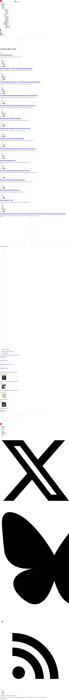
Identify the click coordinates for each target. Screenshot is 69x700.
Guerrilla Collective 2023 (6, 55)
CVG (3, 691)
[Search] (0, 29)
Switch (7, 17)
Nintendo (3, 5)
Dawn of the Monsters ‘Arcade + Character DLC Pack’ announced (16, 68)
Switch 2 (7, 18)
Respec (3, 692)
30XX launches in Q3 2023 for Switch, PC (10, 190)
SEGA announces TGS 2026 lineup (4, 360)
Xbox (3, 4)
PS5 (6, 15)
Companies (7, 13)
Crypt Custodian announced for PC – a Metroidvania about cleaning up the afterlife (20, 82)
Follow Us (7, 26)
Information (5, 24)
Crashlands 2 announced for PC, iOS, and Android (12, 138)
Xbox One (3, 63)
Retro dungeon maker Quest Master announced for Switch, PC (15, 170)
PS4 (2, 74)
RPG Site (3, 693)
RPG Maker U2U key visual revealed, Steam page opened (6, 364)
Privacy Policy (8, 27)
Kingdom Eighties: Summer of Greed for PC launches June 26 (15, 128)
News (3, 3)
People (7, 14)
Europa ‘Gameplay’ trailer (6, 200)
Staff (2, 433)
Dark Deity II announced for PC (7, 160)
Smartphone (7, 19)
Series (6, 11)
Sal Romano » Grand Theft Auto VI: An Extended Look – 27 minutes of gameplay (9, 390)
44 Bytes (4, 698)
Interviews (7, 20)
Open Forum (6, 23)
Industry (3, 7)
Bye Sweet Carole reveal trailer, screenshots (10, 118)
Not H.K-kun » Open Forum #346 (4, 408)
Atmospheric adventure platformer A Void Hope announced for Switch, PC (18, 105)
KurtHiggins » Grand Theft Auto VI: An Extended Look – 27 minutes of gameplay (9, 381)
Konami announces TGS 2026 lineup (4, 368)
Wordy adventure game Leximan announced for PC (12, 179)
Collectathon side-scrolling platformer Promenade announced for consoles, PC (19, 95)
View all (7, 246)
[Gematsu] (7, 1)
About (3, 431)
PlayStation (3, 427)
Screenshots (5, 21)
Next (2, 216)
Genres (7, 12)
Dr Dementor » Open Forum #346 (4, 399)
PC (2, 6)
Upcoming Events (6, 22)
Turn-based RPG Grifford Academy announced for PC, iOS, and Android (17, 148)
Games (7, 10)
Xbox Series (7, 16)
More (2, 8)
